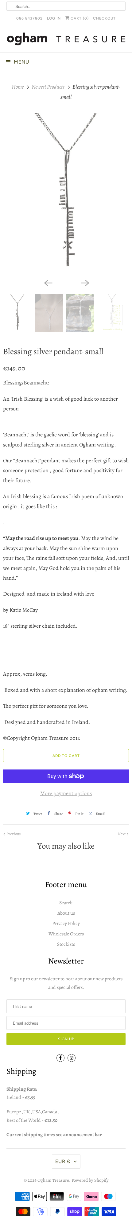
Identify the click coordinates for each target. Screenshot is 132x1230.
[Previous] (47, 282)
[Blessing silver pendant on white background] (66, 194)
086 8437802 (29, 18)
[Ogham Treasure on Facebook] (60, 1058)
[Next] (84, 282)
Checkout (104, 18)
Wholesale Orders (66, 934)
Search (66, 902)
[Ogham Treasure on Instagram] (72, 1058)
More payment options (66, 793)
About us (66, 913)
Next (122, 833)
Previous (13, 833)
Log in (54, 18)
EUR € (63, 1161)
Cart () (79, 18)
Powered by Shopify (90, 1180)
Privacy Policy (66, 923)
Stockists (66, 944)
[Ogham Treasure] (66, 40)
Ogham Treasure (53, 1180)
